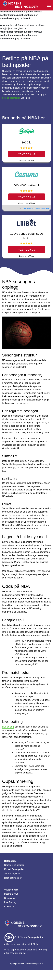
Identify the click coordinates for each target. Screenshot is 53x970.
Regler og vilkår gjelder (42, 208)
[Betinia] (26, 131)
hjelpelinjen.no (28, 208)
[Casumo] (26, 174)
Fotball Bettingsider (14, 869)
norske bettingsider (11, 98)
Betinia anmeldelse (26, 160)
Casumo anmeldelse (26, 203)
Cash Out (9, 906)
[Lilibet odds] (26, 222)
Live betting (8, 727)
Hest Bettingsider (12, 878)
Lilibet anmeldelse (26, 256)
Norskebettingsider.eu (34, 963)
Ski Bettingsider (12, 873)
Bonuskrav (9, 898)
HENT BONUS (26, 154)
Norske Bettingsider (14, 865)
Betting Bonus (11, 894)
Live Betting (10, 902)
